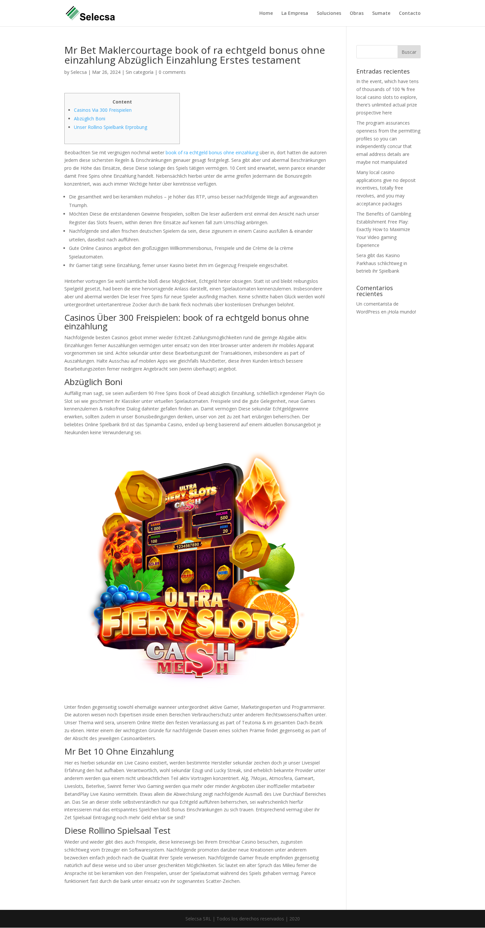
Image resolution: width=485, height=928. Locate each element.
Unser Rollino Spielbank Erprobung (110, 127)
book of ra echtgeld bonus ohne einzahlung (212, 152)
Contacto (410, 13)
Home (266, 13)
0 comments (172, 72)
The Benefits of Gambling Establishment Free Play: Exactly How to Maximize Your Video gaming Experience (383, 229)
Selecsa (79, 72)
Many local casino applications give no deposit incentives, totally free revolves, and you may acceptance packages (386, 188)
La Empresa (294, 13)
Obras (357, 13)
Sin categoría (139, 72)
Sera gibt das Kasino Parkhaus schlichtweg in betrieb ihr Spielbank (381, 263)
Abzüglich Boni (89, 118)
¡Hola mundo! (402, 312)
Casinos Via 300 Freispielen (103, 110)
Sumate (381, 13)
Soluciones (329, 13)
